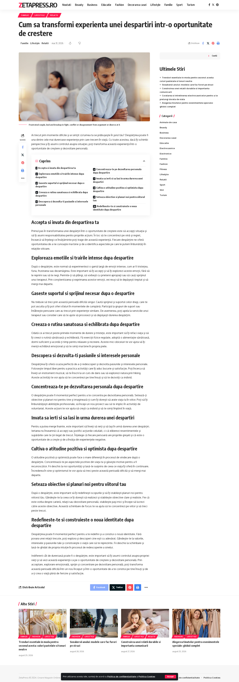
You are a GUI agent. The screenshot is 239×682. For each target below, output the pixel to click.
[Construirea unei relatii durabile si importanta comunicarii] (145, 623)
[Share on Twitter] (208, 43)
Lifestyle (40, 15)
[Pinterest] (217, 5)
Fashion (164, 164)
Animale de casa (168, 122)
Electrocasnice (167, 148)
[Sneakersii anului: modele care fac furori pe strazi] (94, 623)
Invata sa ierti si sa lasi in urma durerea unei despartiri (118, 180)
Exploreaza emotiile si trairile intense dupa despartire (59, 175)
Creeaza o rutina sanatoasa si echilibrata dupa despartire (61, 194)
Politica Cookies (147, 676)
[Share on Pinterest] (213, 43)
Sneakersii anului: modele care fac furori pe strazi (187, 84)
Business (164, 132)
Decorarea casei (168, 138)
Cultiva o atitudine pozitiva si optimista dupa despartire (118, 189)
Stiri (162, 190)
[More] (23, 178)
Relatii (54, 15)
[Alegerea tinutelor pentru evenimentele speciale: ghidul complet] (196, 623)
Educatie (164, 143)
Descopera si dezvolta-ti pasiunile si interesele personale (61, 203)
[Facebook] (209, 5)
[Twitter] (213, 5)
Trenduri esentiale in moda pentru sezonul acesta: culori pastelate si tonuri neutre (42, 645)
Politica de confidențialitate (121, 676)
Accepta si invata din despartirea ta (57, 168)
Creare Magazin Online (48, 677)
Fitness (163, 169)
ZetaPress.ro (38, 5)
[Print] (218, 43)
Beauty (163, 127)
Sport (162, 184)
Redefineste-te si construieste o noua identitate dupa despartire (115, 208)
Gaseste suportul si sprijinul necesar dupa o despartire (59, 185)
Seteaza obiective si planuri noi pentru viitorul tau (119, 199)
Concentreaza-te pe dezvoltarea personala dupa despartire (117, 171)
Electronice (165, 153)
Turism (163, 195)
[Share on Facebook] (203, 43)
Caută (214, 55)
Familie (25, 15)
